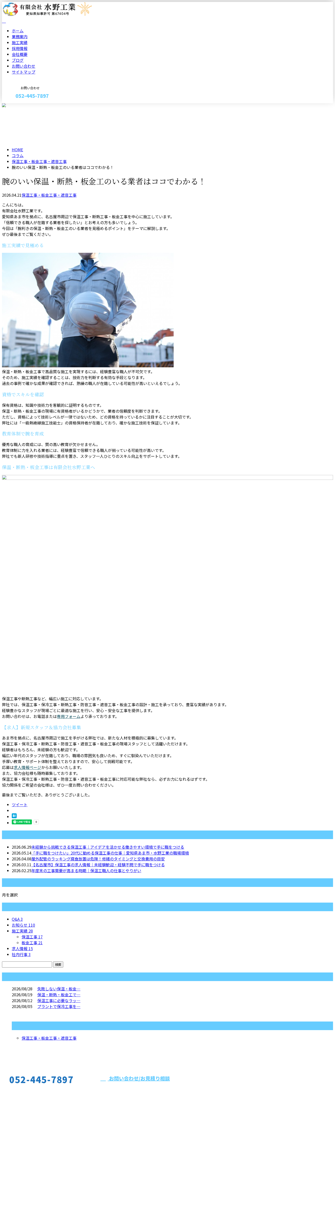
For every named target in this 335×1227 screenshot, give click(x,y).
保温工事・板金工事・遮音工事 (39, 161)
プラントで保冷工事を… (58, 1006)
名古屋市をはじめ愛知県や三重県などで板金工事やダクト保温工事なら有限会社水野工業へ (92, 1155)
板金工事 (32, 943)
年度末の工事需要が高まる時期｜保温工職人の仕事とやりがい (86, 870)
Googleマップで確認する (26, 1181)
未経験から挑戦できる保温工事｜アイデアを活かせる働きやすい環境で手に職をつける (107, 847)
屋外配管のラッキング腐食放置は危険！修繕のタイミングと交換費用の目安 (98, 859)
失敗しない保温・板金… (58, 989)
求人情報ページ (27, 767)
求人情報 (22, 948)
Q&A (17, 919)
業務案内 (19, 36)
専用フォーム (68, 716)
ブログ (18, 60)
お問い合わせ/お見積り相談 (139, 1078)
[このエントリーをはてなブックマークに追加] (14, 816)
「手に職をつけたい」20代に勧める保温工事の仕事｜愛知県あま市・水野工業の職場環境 (110, 853)
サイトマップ (23, 72)
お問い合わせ (23, 66)
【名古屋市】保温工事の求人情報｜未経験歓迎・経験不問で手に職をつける (98, 865)
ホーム (18, 31)
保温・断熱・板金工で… (58, 994)
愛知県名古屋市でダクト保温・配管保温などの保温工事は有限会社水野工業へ (70, 1210)
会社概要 (19, 54)
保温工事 (32, 937)
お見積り (19, 106)
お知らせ (23, 925)
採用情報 (19, 48)
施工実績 (19, 42)
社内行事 (21, 954)
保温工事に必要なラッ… (58, 1000)
